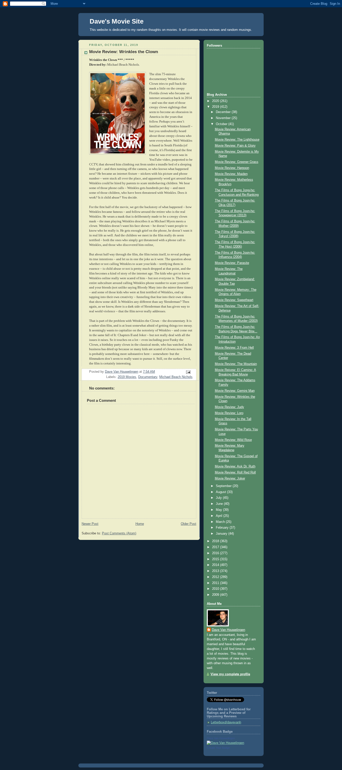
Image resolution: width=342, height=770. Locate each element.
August (221, 492)
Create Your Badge (218, 747)
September (224, 486)
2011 (216, 583)
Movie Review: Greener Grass (236, 162)
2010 (216, 589)
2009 (216, 595)
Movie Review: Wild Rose (233, 440)
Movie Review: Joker (230, 478)
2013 (216, 571)
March (221, 522)
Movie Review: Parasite (232, 263)
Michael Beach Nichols (176, 377)
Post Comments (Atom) (119, 533)
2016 (216, 553)
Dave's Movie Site (116, 21)
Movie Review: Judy (229, 407)
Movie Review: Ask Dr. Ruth (235, 466)
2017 (216, 547)
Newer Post (90, 524)
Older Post (188, 524)
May (219, 510)
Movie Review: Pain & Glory (235, 145)
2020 (216, 101)
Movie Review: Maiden (231, 174)
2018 (216, 541)
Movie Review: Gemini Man (235, 391)
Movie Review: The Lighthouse (237, 139)
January (222, 533)
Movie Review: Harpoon (232, 168)
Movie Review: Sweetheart (234, 300)
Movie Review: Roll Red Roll (235, 472)
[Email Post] (188, 371)
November (224, 118)
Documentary (147, 377)
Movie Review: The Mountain (236, 364)
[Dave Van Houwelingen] (225, 743)
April (219, 516)
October (222, 124)
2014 (216, 565)
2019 (216, 107)
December (224, 112)
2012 (216, 577)
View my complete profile (230, 674)
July (219, 498)
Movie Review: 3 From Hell (234, 347)
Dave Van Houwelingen (228, 630)
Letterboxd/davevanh (226, 722)
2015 (216, 559)
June (220, 504)
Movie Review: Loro (229, 413)
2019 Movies (127, 377)
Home (139, 524)
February (223, 527)
